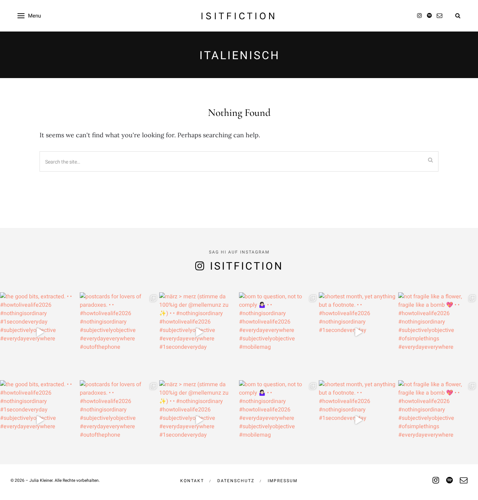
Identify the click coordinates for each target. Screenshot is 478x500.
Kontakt (192, 481)
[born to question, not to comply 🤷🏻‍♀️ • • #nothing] (279, 332)
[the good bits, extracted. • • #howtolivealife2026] (40, 332)
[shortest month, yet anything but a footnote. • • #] (359, 332)
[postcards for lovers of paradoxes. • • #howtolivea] (120, 332)
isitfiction (239, 15)
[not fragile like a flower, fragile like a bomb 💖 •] (438, 332)
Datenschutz (235, 481)
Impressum (282, 481)
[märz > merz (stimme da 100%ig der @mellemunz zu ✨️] (199, 332)
